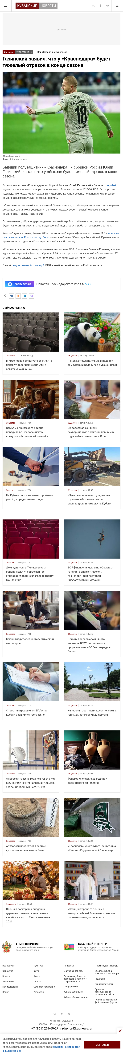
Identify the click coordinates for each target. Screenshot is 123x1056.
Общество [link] (10, 356)
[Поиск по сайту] (117, 5)
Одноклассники (100, 5)
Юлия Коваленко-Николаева (52, 52)
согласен (102, 1044)
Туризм (37, 981)
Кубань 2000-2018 (73, 992)
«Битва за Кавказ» (73, 971)
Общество (7, 971)
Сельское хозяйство (44, 986)
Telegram (107, 5)
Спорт (5, 992)
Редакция (100, 978)
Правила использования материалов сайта (104, 992)
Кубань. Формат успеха (76, 997)
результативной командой (28, 265)
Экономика (8, 981)
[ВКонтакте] (11, 296)
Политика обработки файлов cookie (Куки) (106, 1000)
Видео (36, 976)
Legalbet (111, 185)
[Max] (31, 296)
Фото (36, 971)
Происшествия (10, 986)
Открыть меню (6, 5)
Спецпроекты (71, 986)
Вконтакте (93, 5)
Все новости (8, 965)
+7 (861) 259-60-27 (44, 1028)
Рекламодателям (104, 984)
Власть (6, 976)
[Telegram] (24, 296)
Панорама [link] (11, 904)
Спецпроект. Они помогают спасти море (107, 972)
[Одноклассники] (18, 296)
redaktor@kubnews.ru (76, 1028)
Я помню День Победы (107, 965)
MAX (88, 284)
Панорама (69, 965)
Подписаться (23, 284)
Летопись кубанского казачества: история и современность (75, 979)
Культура (38, 965)
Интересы (8, 52)
